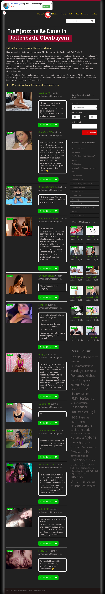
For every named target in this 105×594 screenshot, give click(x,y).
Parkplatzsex (92, 447)
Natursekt (77, 437)
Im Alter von (77, 113)
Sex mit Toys (92, 470)
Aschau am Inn (78, 152)
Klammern (77, 422)
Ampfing (75, 199)
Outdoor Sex (78, 447)
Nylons (90, 437)
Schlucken (88, 464)
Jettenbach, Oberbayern (50, 96)
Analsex (76, 356)
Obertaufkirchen (78, 215)
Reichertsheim (77, 179)
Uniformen (78, 481)
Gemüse (82, 403)
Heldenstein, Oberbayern (82, 183)
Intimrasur (85, 418)
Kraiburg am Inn (78, 148)
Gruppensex (79, 407)
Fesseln (88, 380)
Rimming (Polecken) (79, 455)
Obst (73, 443)
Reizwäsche (80, 451)
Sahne (72, 465)
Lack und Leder (81, 430)
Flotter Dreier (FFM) (80, 386)
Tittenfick (76, 477)
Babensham (77, 203)
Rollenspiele (80, 459)
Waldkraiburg (77, 164)
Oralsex (83, 442)
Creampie (89, 371)
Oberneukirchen (78, 187)
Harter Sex (79, 411)
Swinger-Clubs (81, 474)
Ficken (75, 384)
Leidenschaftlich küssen (80, 433)
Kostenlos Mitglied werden (86, 14)
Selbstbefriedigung (79, 467)
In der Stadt (76, 122)
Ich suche (76, 103)
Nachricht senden (47, 125)
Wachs (91, 486)
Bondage (76, 371)
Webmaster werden (37, 591)
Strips (72, 473)
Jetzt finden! (90, 132)
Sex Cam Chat (66, 14)
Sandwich (78, 465)
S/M (93, 460)
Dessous (77, 375)
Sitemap (25, 591)
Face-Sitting (78, 380)
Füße (84, 398)
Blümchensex (81, 366)
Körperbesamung (81, 425)
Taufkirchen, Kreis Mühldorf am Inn (83, 158)
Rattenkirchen (77, 191)
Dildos (89, 375)
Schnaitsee (76, 195)
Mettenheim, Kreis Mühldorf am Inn (83, 209)
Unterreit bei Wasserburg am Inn (84, 170)
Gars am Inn (77, 175)
